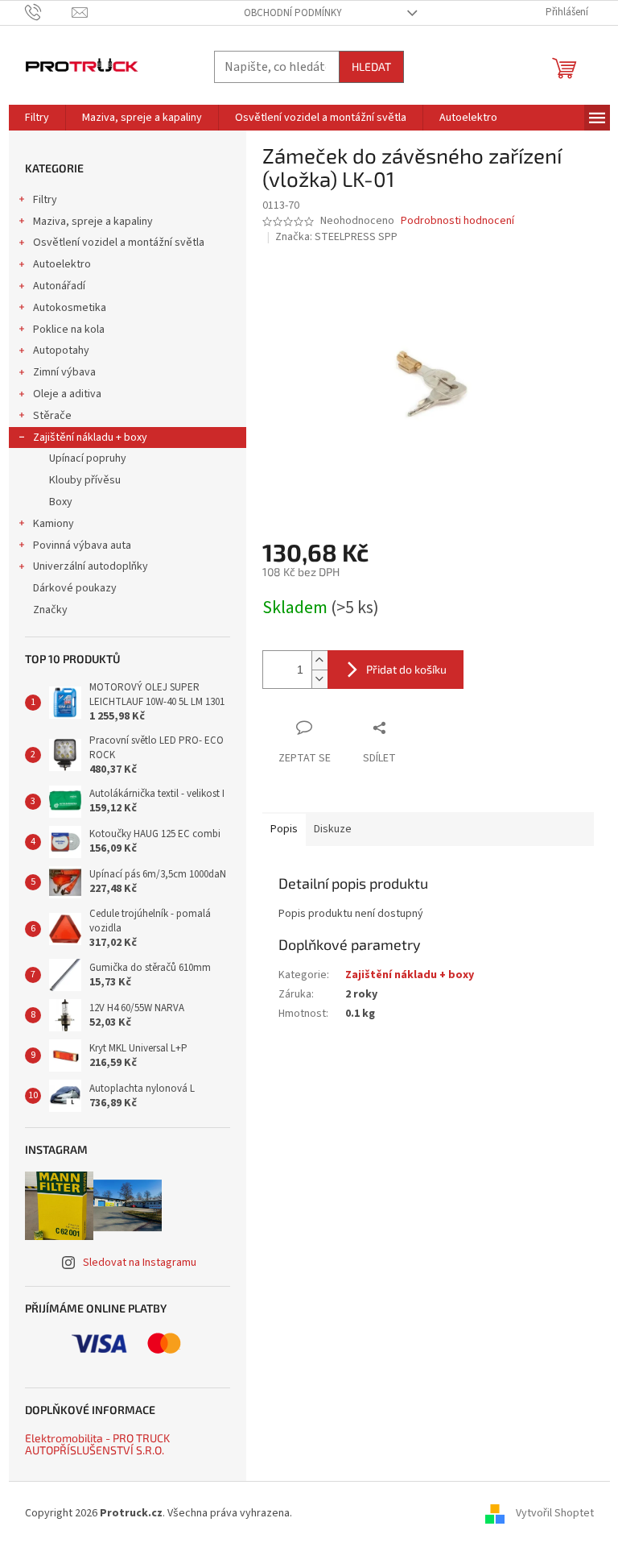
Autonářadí (59, 286)
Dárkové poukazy (75, 588)
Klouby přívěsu (85, 480)
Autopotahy (61, 350)
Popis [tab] (284, 829)
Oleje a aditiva (67, 394)
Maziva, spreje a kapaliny (93, 222)
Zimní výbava (64, 372)
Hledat (371, 66)
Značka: (336, 237)
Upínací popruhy (87, 458)
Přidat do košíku (406, 669)
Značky (50, 610)
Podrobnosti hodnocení (457, 221)
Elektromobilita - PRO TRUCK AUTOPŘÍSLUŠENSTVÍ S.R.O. (97, 1444)
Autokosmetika (69, 308)
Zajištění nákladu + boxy (90, 437)
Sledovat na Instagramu (139, 1263)
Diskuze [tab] (333, 829)
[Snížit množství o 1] (319, 679)
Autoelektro (62, 264)
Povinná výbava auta (82, 545)
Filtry (45, 200)
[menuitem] (37, 118)
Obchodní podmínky (293, 13)
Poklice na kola (69, 329)
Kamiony (53, 524)
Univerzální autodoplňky (90, 566)
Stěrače (52, 416)
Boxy (60, 502)
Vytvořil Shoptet (555, 1513)
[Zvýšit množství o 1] (319, 660)
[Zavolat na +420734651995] (48, 12)
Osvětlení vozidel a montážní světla (118, 242)
